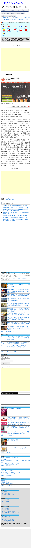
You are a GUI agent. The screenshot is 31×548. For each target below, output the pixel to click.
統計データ (4, 16)
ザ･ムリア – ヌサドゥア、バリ (9, 470)
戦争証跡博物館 (5, 482)
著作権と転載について (8, 494)
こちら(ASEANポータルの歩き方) (20, 278)
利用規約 (4, 491)
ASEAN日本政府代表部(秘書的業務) (10, 464)
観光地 (12, 13)
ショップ (25, 10)
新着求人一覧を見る (6, 465)
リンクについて (6, 518)
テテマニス (4, 446)
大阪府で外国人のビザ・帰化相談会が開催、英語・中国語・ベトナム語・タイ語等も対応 (18, 328)
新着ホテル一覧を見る (6, 475)
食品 (13, 199)
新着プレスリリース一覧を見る (9, 351)
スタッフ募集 (5, 509)
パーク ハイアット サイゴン (8, 473)
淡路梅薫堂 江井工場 (12, 440)
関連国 (2, 356)
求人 (8, 13)
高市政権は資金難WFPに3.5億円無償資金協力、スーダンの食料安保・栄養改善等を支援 (18, 324)
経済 (10, 199)
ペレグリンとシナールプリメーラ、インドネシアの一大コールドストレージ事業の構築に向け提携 (18, 338)
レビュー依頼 (5, 501)
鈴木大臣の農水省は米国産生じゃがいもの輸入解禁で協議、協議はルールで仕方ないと (18, 305)
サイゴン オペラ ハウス (7, 483)
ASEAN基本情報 (20, 13)
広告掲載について (7, 516)
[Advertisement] (15, 59)
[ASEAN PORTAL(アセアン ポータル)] (15, 5)
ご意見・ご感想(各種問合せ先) (10, 511)
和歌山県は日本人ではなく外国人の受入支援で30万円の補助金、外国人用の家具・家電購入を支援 (18, 310)
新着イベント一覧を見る (7, 435)
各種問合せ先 (12, 16)
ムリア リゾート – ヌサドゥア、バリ (10, 472)
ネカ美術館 (4, 480)
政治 (7, 199)
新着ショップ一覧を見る (7, 452)
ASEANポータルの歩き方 (8, 519)
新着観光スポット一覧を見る (8, 485)
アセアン (10, 198)
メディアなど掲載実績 (8, 520)
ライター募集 (5, 500)
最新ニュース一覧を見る (7, 331)
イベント (19, 10)
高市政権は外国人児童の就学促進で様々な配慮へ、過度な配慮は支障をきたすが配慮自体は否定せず (18, 291)
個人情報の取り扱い (7, 493)
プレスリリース (11, 10)
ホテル (3, 13)
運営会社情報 (5, 508)
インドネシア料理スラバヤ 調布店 (16, 448)
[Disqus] (15, 248)
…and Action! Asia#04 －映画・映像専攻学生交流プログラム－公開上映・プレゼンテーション (18, 419)
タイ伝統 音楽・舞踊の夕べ (14, 408)
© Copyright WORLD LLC (8, 523)
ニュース (4, 10)
